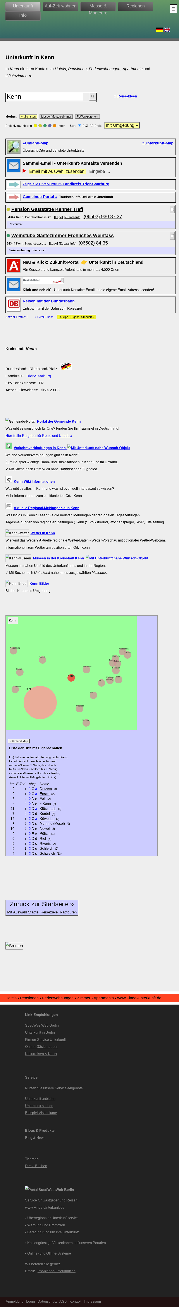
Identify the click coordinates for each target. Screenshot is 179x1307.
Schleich (116, 668)
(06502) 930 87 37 (103, 216)
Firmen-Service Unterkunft (45, 1039)
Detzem (117, 661)
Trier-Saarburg (38, 376)
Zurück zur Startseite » (42, 907)
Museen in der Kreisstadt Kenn (59, 558)
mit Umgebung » (122, 125)
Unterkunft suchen (39, 1106)
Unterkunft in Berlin (40, 1032)
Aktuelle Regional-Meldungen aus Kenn (46, 508)
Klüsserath (124, 649)
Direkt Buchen (36, 1166)
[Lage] (58, 217)
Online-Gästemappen (41, 1046)
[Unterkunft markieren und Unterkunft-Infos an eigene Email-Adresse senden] (43, 280)
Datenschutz (47, 1301)
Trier (28, 689)
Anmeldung (15, 1301)
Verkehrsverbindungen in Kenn (40, 448)
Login (30, 1301)
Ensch (112, 660)
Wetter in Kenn (43, 533)
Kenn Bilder (39, 583)
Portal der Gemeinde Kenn (59, 421)
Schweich (87, 667)
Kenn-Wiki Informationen (34, 481)
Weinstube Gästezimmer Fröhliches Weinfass (62, 235)
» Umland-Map (19, 741)
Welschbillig (15, 648)
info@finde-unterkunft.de (57, 1271)
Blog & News (35, 1138)
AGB (63, 1301)
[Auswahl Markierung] (172, 209)
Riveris (86, 720)
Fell (91, 692)
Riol (99, 680)
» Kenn (45, 803)
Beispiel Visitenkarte (41, 1113)
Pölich (117, 677)
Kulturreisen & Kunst (41, 1054)
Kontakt (75, 1301)
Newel (19, 669)
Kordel (42, 657)
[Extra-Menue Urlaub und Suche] (173, 8)
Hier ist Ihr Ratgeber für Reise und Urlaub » (38, 435)
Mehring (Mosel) (110, 678)
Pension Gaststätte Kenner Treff (47, 209)
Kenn (71, 675)
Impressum (92, 1301)
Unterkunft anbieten (40, 1098)
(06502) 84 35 (93, 243)
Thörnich (116, 656)
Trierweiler (16, 687)
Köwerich (128, 652)
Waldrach (80, 706)
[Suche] (92, 97)
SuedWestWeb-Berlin (42, 1025)
